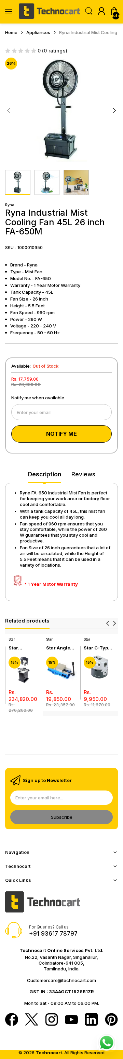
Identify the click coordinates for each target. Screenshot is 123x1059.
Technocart (49, 1052)
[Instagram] (51, 1020)
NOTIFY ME (61, 433)
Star (12, 639)
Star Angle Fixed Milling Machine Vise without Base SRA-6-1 (61, 648)
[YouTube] (71, 1020)
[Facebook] (11, 1020)
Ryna (9, 204)
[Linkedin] (91, 1020)
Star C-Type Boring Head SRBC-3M (98, 648)
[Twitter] (31, 1020)
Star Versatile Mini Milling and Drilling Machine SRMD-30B (22, 648)
